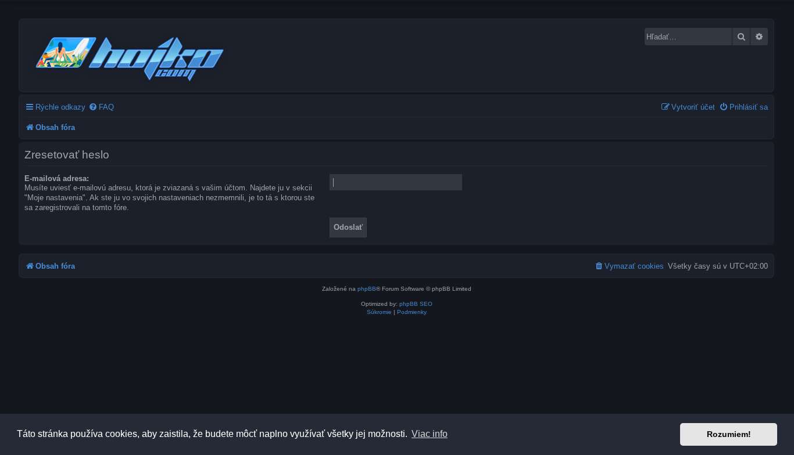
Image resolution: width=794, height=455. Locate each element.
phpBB (366, 289)
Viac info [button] (430, 434)
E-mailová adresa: (56, 178)
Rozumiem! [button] (729, 434)
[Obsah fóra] (130, 57)
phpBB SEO (415, 304)
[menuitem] (101, 107)
